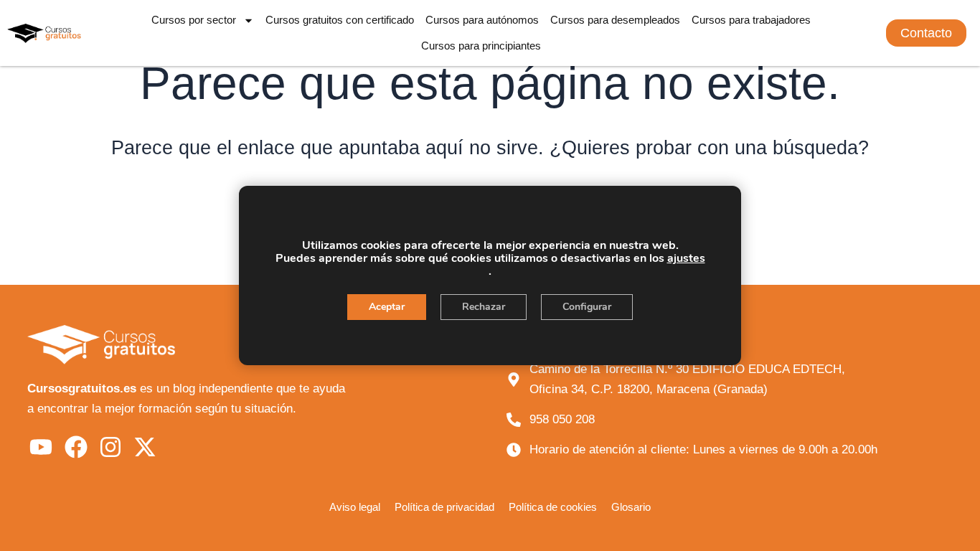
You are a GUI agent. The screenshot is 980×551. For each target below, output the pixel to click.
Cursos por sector (193, 20)
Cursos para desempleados (615, 20)
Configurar (586, 307)
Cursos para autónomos (482, 20)
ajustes (686, 258)
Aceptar (387, 307)
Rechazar (483, 307)
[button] (926, 33)
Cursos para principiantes (481, 45)
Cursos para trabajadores (751, 20)
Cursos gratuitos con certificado (339, 20)
